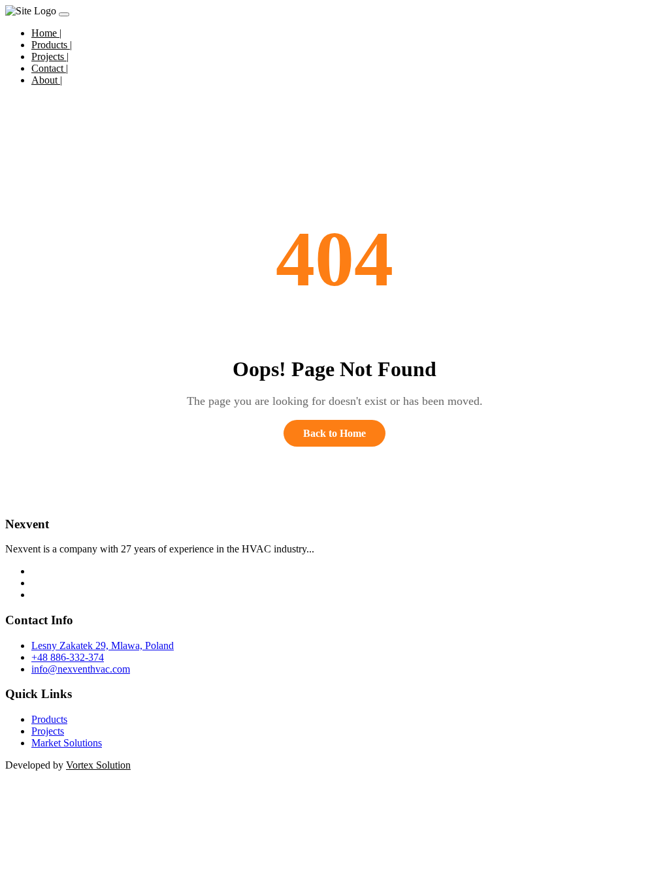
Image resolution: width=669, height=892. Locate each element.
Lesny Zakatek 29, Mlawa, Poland (102, 645)
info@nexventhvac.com (80, 669)
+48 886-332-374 (67, 657)
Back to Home (334, 433)
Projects (47, 731)
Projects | (50, 56)
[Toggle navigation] (64, 14)
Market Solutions (66, 742)
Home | (46, 33)
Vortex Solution (98, 765)
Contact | (49, 68)
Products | (51, 44)
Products (49, 719)
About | (46, 80)
